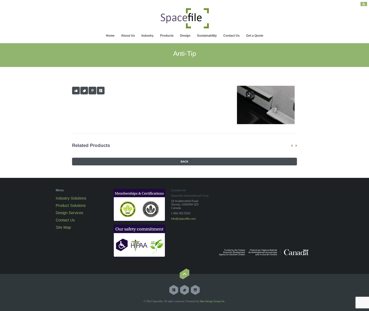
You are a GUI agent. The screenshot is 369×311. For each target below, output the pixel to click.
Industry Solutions (71, 198)
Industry (147, 35)
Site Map (63, 227)
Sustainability (207, 35)
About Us (128, 35)
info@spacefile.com (183, 218)
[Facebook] (173, 290)
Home (110, 35)
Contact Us (231, 35)
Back (184, 161)
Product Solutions (71, 205)
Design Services (69, 213)
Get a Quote (254, 35)
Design (185, 35)
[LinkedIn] (195, 290)
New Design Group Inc (212, 301)
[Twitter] (184, 290)
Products (167, 35)
